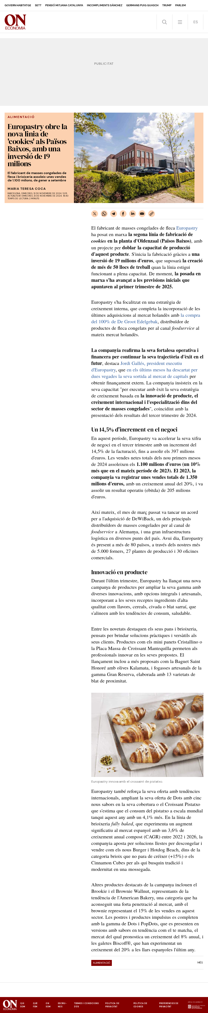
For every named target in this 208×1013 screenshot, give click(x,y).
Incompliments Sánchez (104, 5)
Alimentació (101, 963)
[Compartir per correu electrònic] (142, 213)
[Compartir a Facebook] (123, 213)
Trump (166, 5)
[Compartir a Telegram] (113, 213)
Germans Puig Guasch (142, 5)
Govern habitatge (18, 5)
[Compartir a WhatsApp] (104, 213)
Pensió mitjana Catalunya (64, 5)
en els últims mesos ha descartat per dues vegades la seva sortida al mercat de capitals (144, 372)
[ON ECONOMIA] (15, 22)
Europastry (187, 227)
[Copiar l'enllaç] (151, 213)
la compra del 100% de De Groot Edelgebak (145, 318)
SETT (38, 5)
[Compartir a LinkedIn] (132, 213)
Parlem (180, 5)
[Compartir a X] (94, 213)
